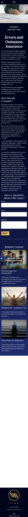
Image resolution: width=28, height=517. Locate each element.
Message (4, 220)
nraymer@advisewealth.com (14, 509)
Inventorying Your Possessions (9, 272)
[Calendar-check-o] (18, 503)
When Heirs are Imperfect (12, 340)
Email (3, 210)
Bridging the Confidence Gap (13, 308)
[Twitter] (13, 503)
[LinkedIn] (15, 503)
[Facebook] (10, 503)
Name (3, 201)
